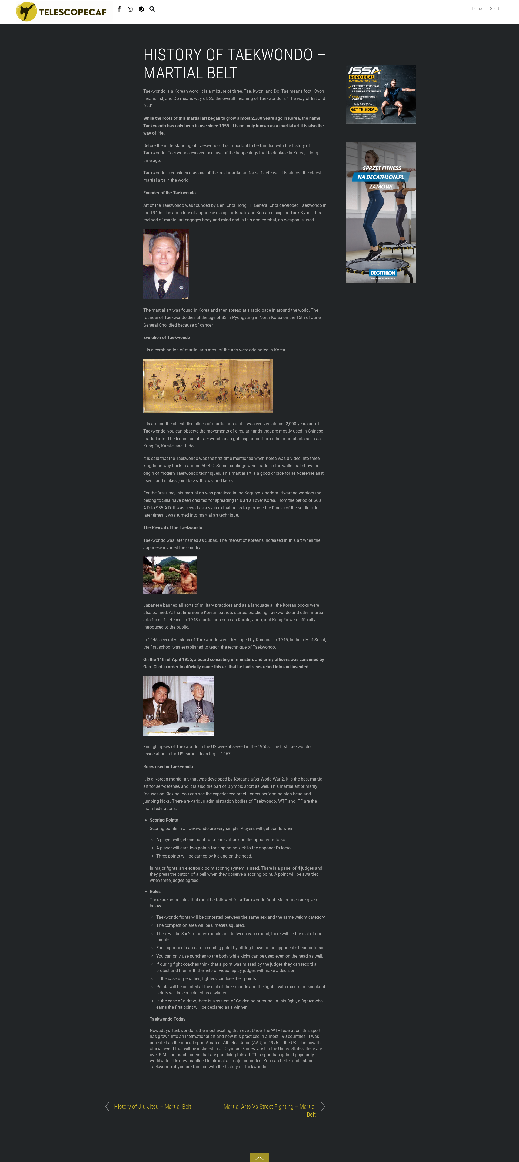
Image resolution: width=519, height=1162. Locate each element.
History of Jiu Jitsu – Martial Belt (152, 1106)
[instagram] (130, 8)
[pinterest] (141, 8)
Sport (494, 8)
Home (477, 8)
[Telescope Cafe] (64, 19)
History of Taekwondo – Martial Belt (234, 63)
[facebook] (119, 8)
